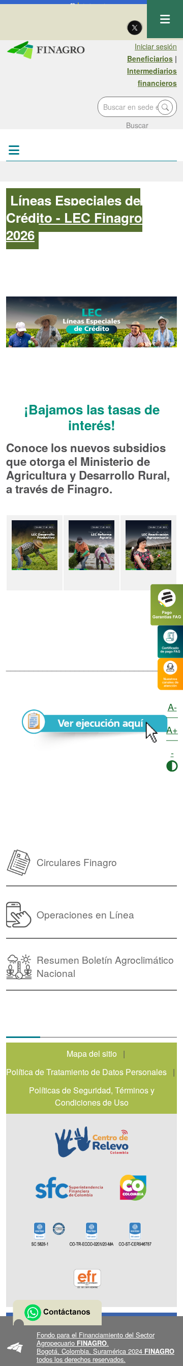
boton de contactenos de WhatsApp (57, 1312)
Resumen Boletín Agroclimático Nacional (105, 966)
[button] (91, 1347)
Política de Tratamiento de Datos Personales (86, 1072)
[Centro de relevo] (91, 1142)
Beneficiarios (150, 58)
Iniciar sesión (156, 46)
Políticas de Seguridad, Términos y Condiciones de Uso (92, 1096)
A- (172, 706)
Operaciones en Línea (85, 914)
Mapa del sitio (92, 1053)
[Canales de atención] (170, 672)
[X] (135, 27)
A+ (172, 729)
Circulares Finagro (77, 862)
